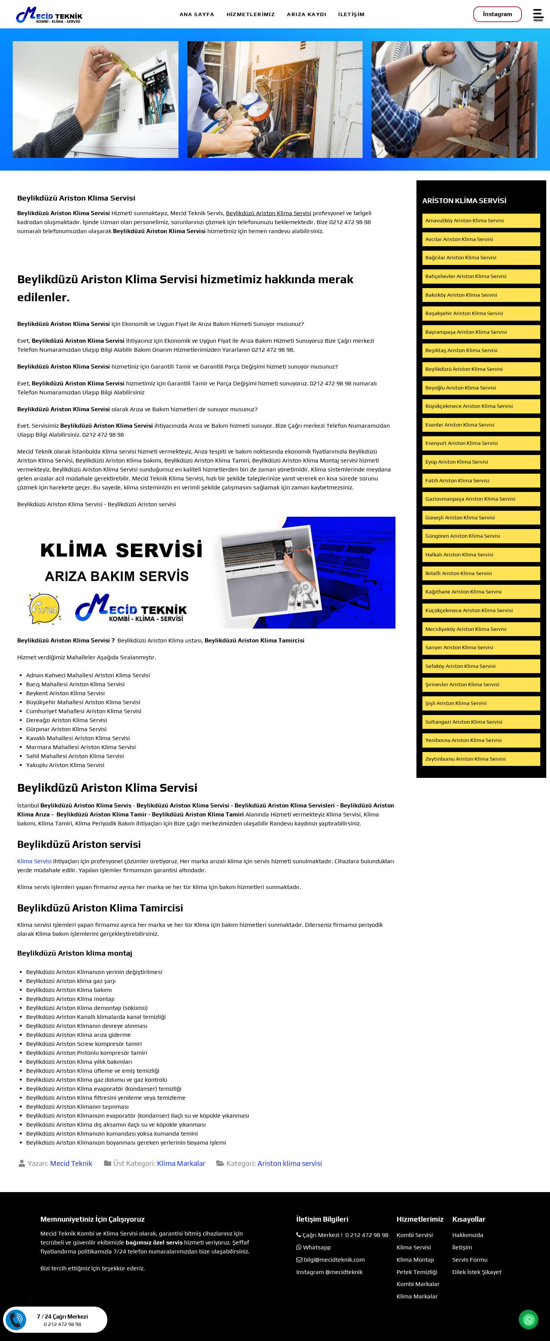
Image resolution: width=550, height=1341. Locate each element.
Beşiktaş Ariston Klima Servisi (461, 350)
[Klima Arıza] (274, 99)
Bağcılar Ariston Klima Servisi (460, 257)
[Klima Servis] (95, 99)
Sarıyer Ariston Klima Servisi (459, 647)
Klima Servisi (34, 861)
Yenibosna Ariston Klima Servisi (463, 740)
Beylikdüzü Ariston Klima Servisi (464, 369)
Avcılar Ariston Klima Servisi (459, 239)
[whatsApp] (528, 1320)
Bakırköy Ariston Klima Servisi (461, 295)
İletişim (462, 1247)
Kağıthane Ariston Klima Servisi (463, 592)
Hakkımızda (467, 1234)
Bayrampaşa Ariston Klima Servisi (466, 332)
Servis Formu (470, 1259)
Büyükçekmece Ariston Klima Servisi (469, 406)
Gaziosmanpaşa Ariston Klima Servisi (470, 499)
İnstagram (497, 14)
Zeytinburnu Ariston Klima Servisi (465, 759)
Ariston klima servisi (289, 1163)
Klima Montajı (415, 1259)
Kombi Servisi (415, 1234)
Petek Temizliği (417, 1272)
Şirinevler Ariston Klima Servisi (462, 684)
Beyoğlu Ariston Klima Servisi (460, 388)
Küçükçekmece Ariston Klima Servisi (469, 610)
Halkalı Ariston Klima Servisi (459, 555)
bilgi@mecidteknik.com (334, 1259)
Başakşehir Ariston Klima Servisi (464, 313)
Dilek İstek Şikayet (476, 1272)
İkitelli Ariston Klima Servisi (458, 573)
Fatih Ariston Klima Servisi (457, 480)
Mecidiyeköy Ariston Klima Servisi (466, 629)
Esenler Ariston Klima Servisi (460, 425)
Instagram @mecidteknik (329, 1272)
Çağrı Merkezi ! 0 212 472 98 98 (345, 1234)
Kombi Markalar (418, 1283)
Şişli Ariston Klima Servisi (456, 703)
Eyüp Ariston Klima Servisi (456, 462)
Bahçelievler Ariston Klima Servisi (466, 276)
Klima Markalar (181, 1163)
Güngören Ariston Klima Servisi (462, 536)
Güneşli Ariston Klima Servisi (460, 517)
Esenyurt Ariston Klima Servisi (461, 443)
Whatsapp (317, 1247)
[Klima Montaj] (454, 99)
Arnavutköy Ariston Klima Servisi (464, 220)
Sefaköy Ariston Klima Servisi (460, 666)
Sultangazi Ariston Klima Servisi (463, 722)
